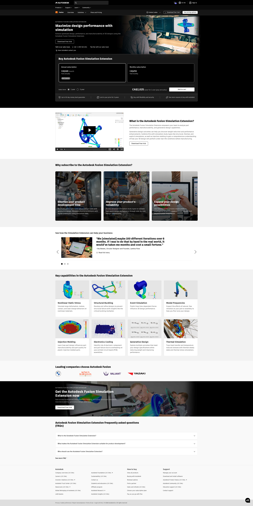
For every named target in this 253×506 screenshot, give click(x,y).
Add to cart (182, 89)
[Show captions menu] (110, 149)
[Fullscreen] (122, 149)
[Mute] (114, 149)
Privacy (57, 503)
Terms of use (89, 503)
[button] (152, 12)
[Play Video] (57, 149)
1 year (73, 89)
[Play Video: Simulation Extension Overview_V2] (89, 130)
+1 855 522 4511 (82, 47)
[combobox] (91, 3)
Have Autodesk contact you (67, 50)
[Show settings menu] (118, 149)
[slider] (85, 149)
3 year (82, 89)
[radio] (92, 73)
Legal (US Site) (99, 503)
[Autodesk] (62, 3)
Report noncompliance (78, 503)
